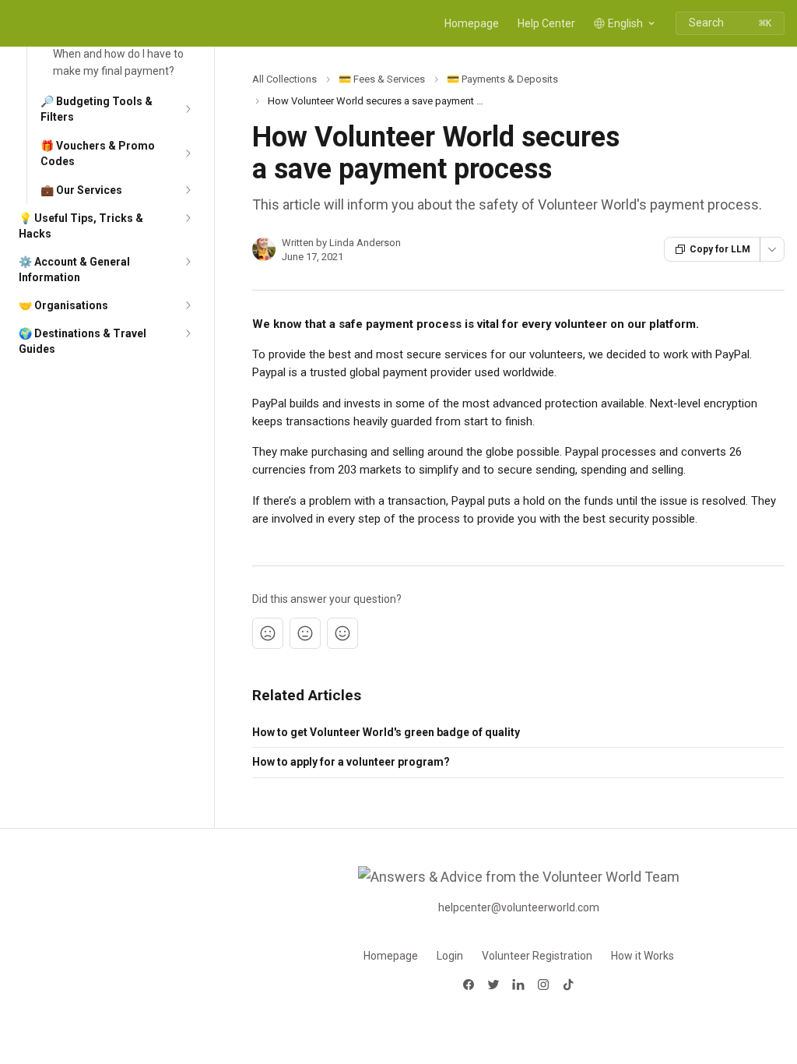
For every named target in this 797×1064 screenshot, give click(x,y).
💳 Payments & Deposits (502, 79)
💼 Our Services (81, 190)
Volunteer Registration (537, 955)
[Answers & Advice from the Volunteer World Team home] (15, 23)
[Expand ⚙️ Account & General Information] (187, 262)
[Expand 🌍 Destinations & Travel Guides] (187, 333)
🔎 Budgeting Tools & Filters (96, 109)
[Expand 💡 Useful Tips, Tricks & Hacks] (187, 218)
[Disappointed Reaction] (267, 633)
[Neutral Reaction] (305, 633)
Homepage (471, 23)
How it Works (642, 955)
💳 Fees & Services (382, 79)
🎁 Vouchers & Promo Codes (97, 153)
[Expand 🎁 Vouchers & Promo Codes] (187, 153)
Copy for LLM (720, 249)
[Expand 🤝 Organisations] (187, 305)
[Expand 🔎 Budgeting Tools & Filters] (187, 109)
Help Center (546, 23)
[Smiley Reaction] (342, 633)
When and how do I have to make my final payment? (118, 62)
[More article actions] (772, 249)
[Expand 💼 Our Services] (187, 190)
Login (450, 955)
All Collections (284, 79)
